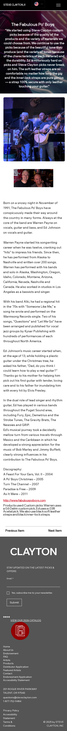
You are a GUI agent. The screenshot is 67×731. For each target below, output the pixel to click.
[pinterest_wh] (4, 616)
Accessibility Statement (16, 680)
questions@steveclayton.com (20, 697)
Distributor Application (16, 666)
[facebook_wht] (5, 616)
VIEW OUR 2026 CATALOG (25, 620)
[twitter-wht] (9, 616)
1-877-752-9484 (12, 701)
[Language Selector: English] (38, 4)
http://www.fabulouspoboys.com (24, 500)
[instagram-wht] (7, 616)
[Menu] (58, 5)
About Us (8, 650)
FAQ (5, 656)
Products (8, 663)
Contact (7, 673)
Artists (6, 660)
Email (10, 578)
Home (6, 646)
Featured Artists (12, 670)
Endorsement (10, 653)
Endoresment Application (17, 676)
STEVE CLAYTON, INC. (16, 4)
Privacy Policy (11, 710)
